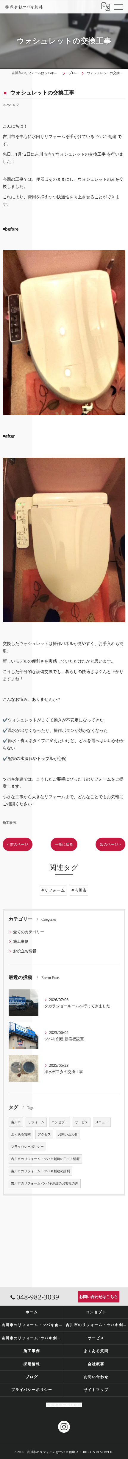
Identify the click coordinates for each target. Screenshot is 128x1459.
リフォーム (36, 1122)
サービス (81, 1122)
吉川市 (16, 1122)
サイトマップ (96, 1389)
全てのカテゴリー (28, 931)
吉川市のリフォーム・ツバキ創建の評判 (40, 1171)
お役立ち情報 (24, 951)
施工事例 (9, 822)
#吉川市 (79, 890)
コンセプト (59, 1122)
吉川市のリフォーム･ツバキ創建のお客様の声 (44, 1183)
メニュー (101, 1122)
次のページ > (110, 844)
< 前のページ (17, 844)
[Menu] (118, 6)
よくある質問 (21, 1134)
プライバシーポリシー (27, 1146)
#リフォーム (53, 890)
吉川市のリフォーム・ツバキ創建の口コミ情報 (45, 1159)
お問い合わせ (68, 1134)
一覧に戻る (64, 844)
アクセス (44, 1134)
